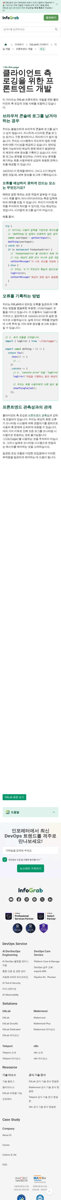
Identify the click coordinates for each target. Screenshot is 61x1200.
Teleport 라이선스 (11, 1058)
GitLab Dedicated (11, 1029)
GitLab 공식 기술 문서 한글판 (44, 1081)
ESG (4, 1164)
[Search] (55, 29)
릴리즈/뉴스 (8, 1087)
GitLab (5, 1017)
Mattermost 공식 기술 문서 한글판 (44, 1089)
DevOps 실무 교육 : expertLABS (44, 969)
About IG (7, 1135)
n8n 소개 (38, 1052)
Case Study (11, 1119)
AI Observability (10, 994)
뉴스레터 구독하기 (30, 868)
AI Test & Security (11, 983)
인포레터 (7, 1099)
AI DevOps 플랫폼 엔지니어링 (15, 963)
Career (6, 1145)
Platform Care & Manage (47, 961)
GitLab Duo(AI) (10, 1023)
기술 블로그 (8, 1081)
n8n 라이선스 (40, 1058)
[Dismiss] (56, 4)
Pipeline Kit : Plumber (45, 977)
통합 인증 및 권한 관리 (14, 971)
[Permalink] (22, 121)
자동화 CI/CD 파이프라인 (15, 977)
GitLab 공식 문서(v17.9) (13, 8)
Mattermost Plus (42, 1023)
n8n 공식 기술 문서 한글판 (42, 1107)
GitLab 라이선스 (10, 1035)
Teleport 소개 (9, 1052)
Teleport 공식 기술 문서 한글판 (43, 1099)
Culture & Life (9, 1154)
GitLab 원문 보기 (14, 797)
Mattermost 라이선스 (44, 1029)
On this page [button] (12, 67)
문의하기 (51, 17)
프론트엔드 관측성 (38, 415)
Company (8, 1128)
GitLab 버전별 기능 (12, 1093)
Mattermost (39, 1017)
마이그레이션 (9, 989)
